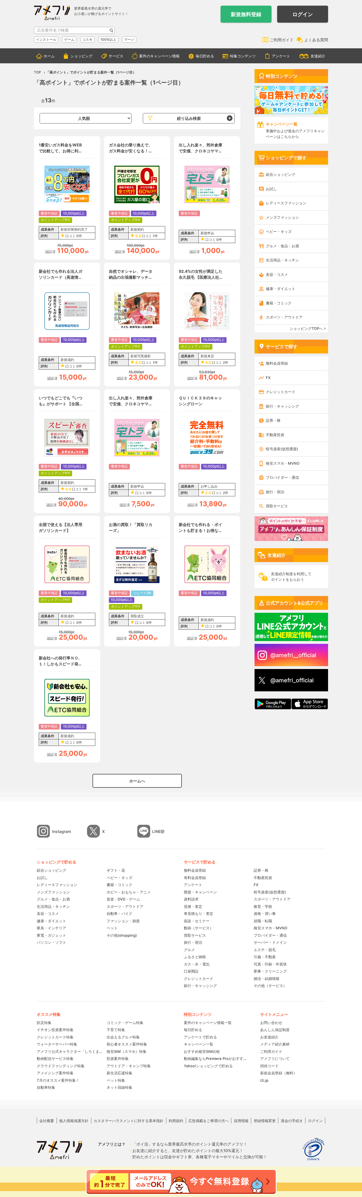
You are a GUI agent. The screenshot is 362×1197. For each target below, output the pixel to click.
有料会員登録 (195, 877)
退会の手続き (292, 1120)
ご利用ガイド (282, 39)
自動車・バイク (119, 913)
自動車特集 (46, 1087)
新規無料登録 (246, 14)
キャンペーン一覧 (198, 1044)
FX (268, 377)
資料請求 (191, 899)
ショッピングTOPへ (306, 328)
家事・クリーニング (270, 971)
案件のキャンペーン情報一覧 (208, 1022)
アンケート (281, 56)
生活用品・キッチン (282, 260)
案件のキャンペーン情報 (159, 56)
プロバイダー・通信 (282, 477)
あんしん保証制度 (275, 1029)
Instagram (61, 831)
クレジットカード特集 (55, 1037)
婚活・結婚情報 (266, 978)
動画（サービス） (198, 928)
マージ (129, 39)
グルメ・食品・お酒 (282, 246)
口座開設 (191, 971)
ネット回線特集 (119, 1087)
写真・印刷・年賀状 (270, 964)
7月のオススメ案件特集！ (58, 1080)
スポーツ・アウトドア (284, 317)
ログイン (302, 14)
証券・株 (273, 420)
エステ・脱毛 (265, 949)
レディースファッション (286, 203)
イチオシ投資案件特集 (55, 1029)
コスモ (87, 39)
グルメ (189, 949)
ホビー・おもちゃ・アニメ (129, 892)
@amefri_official (292, 680)
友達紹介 (318, 56)
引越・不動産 (265, 956)
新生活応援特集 (119, 1073)
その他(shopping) (122, 935)
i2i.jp (264, 1080)
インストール (46, 39)
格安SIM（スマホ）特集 (126, 1051)
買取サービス (277, 506)
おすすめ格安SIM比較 (202, 1051)
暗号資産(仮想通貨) (282, 449)
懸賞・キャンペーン (200, 892)
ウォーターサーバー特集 (57, 1044)
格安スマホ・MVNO (282, 463)
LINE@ (158, 831)
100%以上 (108, 39)
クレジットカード (280, 391)
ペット (112, 928)
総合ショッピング (280, 174)
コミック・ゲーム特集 (125, 1022)
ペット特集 (116, 1080)
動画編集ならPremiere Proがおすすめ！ (216, 1058)
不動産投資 (275, 434)
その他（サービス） (270, 985)
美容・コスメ (277, 274)
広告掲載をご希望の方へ (208, 1120)
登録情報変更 (265, 1120)
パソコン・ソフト (51, 942)
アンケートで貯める (200, 1037)
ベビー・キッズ (279, 231)
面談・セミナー (197, 921)
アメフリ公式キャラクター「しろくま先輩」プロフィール (70, 1051)
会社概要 (46, 1120)
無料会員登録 (277, 363)
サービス (116, 56)
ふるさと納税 (195, 956)
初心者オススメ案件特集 (127, 1044)
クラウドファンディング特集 (61, 1066)
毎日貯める (205, 56)
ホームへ (137, 780)
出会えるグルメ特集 (123, 1037)
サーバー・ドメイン (270, 942)
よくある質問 (316, 39)
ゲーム (69, 39)
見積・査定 (193, 906)
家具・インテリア (51, 928)
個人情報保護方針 (74, 1120)
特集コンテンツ (243, 56)
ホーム (49, 56)
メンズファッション (282, 217)
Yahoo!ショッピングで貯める (208, 1066)
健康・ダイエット (280, 288)
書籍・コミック (279, 303)
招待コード (269, 1066)
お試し (271, 189)
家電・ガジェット (51, 935)
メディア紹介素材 (275, 1044)
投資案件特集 (118, 1058)
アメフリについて (275, 1058)
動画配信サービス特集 (55, 1058)
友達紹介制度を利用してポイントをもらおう (291, 577)
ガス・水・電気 (197, 964)
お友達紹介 (269, 1037)
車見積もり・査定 (198, 913)
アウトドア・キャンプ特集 (129, 1066)
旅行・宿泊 (275, 492)
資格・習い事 (265, 913)
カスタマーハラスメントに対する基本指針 (128, 1120)
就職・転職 (263, 921)
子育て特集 (116, 1029)
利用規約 (176, 1120)
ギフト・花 (116, 870)
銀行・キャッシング (282, 406)
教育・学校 (263, 906)
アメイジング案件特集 (55, 1073)
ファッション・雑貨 (123, 921)
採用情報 (241, 1120)
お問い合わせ (271, 1022)
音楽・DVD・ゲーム (123, 899)
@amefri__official (293, 655)
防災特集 (44, 1022)
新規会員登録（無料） (278, 1073)
